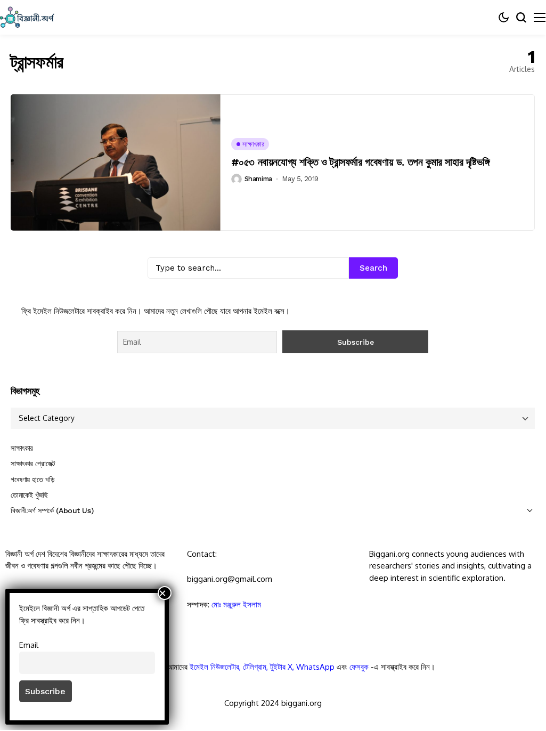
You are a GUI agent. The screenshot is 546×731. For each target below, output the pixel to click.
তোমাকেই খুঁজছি (29, 495)
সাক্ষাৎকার (22, 448)
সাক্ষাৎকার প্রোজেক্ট (33, 463)
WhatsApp (315, 667)
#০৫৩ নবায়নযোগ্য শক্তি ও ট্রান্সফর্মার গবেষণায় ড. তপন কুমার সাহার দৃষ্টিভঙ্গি (360, 162)
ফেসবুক (359, 667)
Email (28, 644)
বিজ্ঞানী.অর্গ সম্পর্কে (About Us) (52, 510)
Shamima (258, 179)
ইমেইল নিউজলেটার (214, 667)
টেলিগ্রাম (254, 667)
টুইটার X (281, 667)
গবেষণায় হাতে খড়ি (32, 479)
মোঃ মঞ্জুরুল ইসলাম (236, 604)
